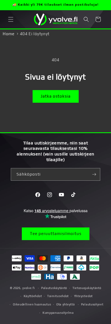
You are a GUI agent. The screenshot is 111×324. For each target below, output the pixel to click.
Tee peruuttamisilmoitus (55, 233)
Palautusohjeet (92, 304)
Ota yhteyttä (65, 304)
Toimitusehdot (58, 296)
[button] (11, 19)
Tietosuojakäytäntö (86, 288)
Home (8, 33)
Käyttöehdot (33, 296)
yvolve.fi (28, 288)
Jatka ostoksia (56, 96)
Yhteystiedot (83, 296)
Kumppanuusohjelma (58, 312)
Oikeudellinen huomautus (32, 304)
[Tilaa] (94, 174)
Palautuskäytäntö (54, 288)
